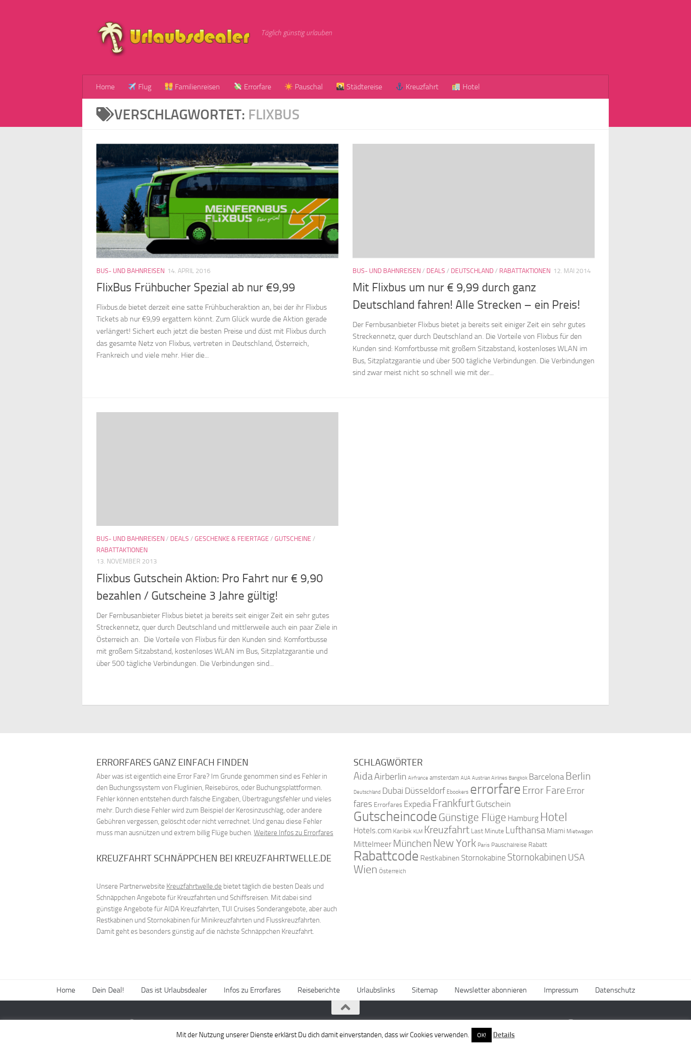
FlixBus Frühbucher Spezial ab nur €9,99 (195, 287)
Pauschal (308, 86)
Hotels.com (372, 830)
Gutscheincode (395, 816)
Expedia (417, 804)
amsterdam (444, 777)
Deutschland (472, 271)
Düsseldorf (425, 791)
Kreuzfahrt (421, 86)
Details (504, 1035)
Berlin (578, 776)
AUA (466, 777)
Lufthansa (525, 830)
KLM (418, 832)
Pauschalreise (509, 844)
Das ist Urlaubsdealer (174, 989)
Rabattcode (386, 856)
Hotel (470, 86)
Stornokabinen (536, 857)
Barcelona (546, 777)
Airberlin (390, 776)
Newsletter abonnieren (491, 989)
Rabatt (537, 845)
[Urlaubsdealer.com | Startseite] (173, 37)
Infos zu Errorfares (252, 989)
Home (105, 86)
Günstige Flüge (472, 817)
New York (454, 843)
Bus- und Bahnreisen (130, 271)
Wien (365, 869)
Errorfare (256, 86)
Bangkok (518, 778)
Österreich (392, 871)
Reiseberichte (319, 989)
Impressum (561, 989)
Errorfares (388, 805)
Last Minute (487, 831)
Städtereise (363, 86)
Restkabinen (440, 857)
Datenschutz (615, 989)
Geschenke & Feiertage (232, 539)
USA (576, 857)
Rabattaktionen (524, 271)
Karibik (402, 831)
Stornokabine (483, 857)
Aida (363, 776)
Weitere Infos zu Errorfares (293, 833)
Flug (143, 86)
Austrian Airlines (489, 778)
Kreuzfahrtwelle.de (194, 886)
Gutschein (493, 804)
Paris (484, 845)
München (412, 843)
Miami (556, 831)
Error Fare (543, 790)
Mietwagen (579, 831)
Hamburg (523, 818)
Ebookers (458, 791)
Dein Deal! (108, 989)
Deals (435, 271)
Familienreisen (196, 86)
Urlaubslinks (376, 989)
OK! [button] (481, 1035)
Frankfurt (453, 803)
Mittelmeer (372, 844)
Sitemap (425, 989)
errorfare (495, 789)
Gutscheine (293, 539)
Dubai (392, 790)
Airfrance (418, 777)
